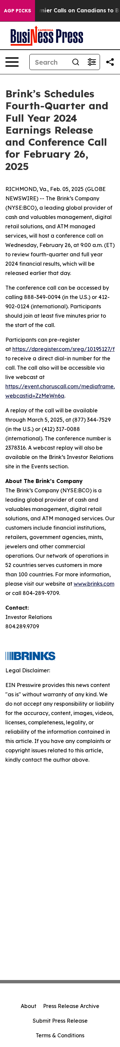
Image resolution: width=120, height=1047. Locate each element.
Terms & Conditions (60, 1035)
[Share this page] (110, 62)
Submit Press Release (60, 1020)
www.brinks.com (94, 583)
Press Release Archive (71, 1006)
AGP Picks (17, 11)
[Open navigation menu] (12, 62)
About (28, 1006)
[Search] (76, 62)
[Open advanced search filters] (92, 62)
